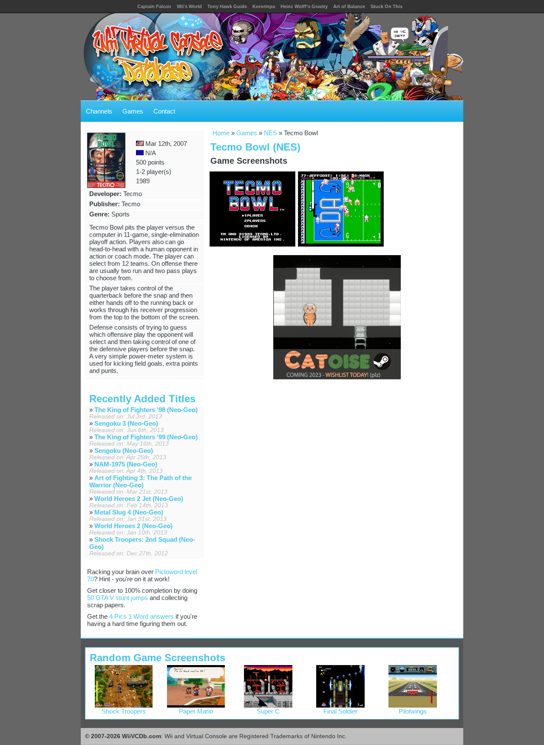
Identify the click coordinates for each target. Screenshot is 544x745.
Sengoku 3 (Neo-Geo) (126, 423)
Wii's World (189, 6)
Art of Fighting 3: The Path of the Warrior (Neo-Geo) (140, 481)
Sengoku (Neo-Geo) (123, 450)
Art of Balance (349, 6)
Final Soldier (340, 711)
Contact (164, 111)
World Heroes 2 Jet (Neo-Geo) (138, 498)
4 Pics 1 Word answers (141, 616)
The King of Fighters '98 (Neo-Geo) (146, 409)
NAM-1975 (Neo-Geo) (125, 464)
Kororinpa (263, 6)
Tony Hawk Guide (227, 6)
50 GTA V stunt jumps (117, 597)
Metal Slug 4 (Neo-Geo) (128, 512)
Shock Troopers (124, 711)
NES (270, 132)
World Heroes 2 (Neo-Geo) (133, 525)
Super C (268, 711)
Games (132, 111)
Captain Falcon (154, 6)
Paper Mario (196, 711)
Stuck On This (386, 6)
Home (221, 132)
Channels (99, 111)
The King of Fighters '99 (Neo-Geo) (146, 437)
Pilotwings (413, 711)
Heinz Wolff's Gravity (304, 6)
